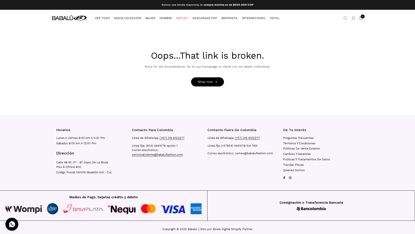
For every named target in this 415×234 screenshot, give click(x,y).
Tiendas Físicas (293, 164)
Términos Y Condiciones (299, 143)
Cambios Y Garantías (297, 154)
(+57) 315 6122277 (172, 138)
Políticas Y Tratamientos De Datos (306, 159)
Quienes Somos (294, 170)
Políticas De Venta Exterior (301, 148)
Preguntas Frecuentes (298, 138)
